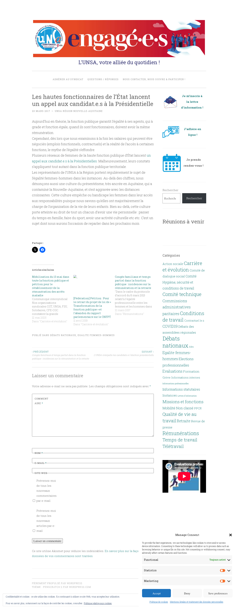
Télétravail (173, 446)
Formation (191, 371)
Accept (156, 593)
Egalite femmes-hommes (96, 335)
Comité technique (182, 294)
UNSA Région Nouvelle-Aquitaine (79, 110)
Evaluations (172, 371)
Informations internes (185, 377)
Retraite (183, 420)
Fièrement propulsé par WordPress (57, 583)
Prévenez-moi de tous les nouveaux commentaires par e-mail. (46, 490)
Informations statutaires (181, 389)
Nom (39, 452)
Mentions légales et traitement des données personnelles (196, 601)
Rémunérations (181, 433)
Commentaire (41, 401)
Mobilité (169, 408)
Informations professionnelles (176, 383)
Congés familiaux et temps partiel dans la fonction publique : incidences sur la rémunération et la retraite (60, 355)
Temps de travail (180, 440)
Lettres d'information (187, 395)
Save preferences (218, 593)
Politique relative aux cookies (98, 603)
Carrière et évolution (182, 266)
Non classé (184, 408)
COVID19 (170, 326)
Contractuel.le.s (194, 320)
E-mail (40, 462)
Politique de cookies (158, 601)
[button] (230, 535)
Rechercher (170, 190)
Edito (191, 347)
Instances (170, 395)
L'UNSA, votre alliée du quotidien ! (119, 62)
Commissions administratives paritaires (177, 307)
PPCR (198, 408)
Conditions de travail (183, 316)
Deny (187, 593)
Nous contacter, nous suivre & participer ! (154, 79)
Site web (41, 473)
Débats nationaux (63, 335)
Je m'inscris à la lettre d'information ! (192, 101)
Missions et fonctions (183, 401)
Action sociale (173, 264)
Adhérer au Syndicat (68, 79)
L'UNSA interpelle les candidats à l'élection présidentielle (124, 353)
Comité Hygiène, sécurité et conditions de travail (180, 282)
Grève (167, 377)
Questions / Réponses (103, 79)
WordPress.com (80, 586)
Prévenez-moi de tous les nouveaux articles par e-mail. (46, 521)
